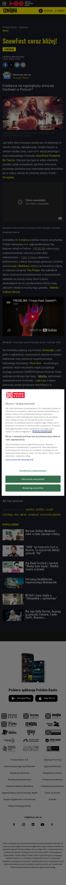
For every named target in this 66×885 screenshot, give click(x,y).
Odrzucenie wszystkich (33, 479)
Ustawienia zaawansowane (33, 470)
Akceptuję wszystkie (33, 487)
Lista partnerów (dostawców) (19, 459)
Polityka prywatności (42, 431)
